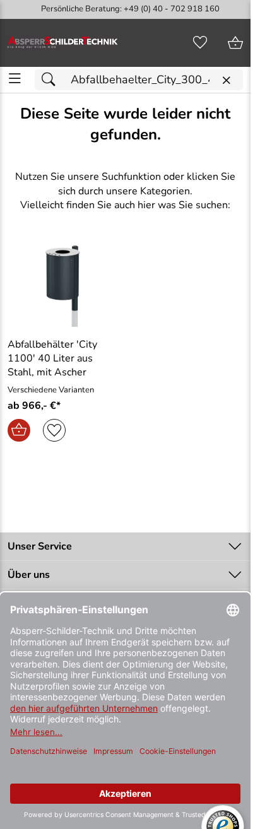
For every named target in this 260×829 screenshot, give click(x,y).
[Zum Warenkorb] (235, 42)
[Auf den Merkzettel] (54, 430)
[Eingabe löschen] (225, 80)
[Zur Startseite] (63, 43)
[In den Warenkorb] (19, 430)
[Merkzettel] (200, 42)
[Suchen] (51, 79)
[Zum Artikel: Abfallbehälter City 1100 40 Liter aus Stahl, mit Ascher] (63, 284)
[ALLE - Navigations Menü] (15, 78)
